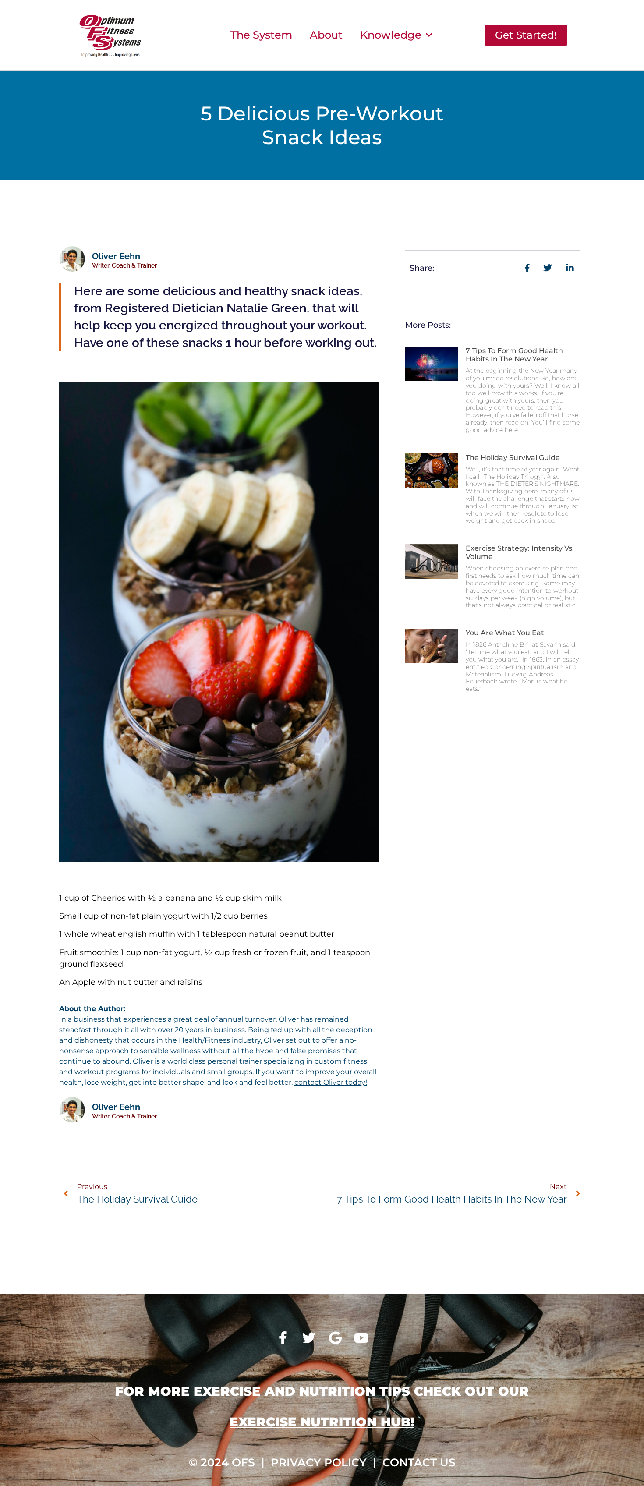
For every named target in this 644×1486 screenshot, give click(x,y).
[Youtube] (361, 1338)
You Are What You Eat (505, 633)
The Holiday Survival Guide (513, 457)
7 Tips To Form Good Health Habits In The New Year (514, 355)
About (326, 34)
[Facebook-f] (282, 1338)
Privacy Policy (319, 1462)
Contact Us (419, 1462)
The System (261, 34)
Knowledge (390, 34)
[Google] (335, 1338)
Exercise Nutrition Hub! (322, 1421)
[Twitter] (309, 1338)
